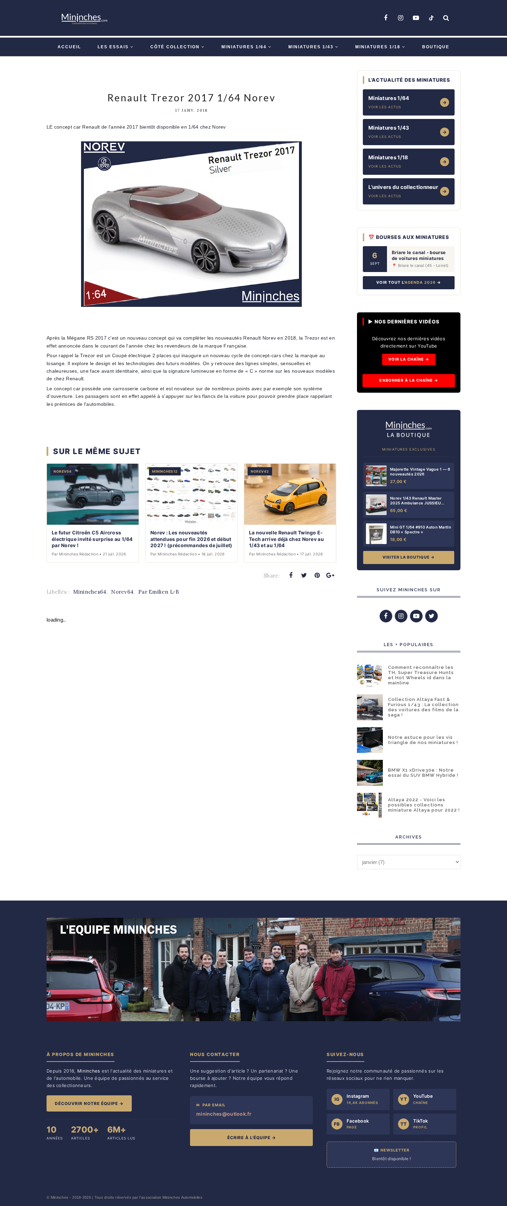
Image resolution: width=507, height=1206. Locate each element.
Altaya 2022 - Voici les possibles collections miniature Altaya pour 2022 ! (424, 805)
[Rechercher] (446, 18)
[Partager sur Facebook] (290, 575)
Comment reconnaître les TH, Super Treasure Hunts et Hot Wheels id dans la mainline (421, 675)
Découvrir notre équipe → (89, 1103)
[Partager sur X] (303, 575)
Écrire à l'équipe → (251, 1137)
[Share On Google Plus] (330, 575)
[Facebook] (385, 18)
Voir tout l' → (408, 282)
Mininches (60, 1197)
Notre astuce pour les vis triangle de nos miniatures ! (423, 740)
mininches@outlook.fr (223, 1114)
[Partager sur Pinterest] (317, 575)
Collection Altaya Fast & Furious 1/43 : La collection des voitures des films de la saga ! (423, 707)
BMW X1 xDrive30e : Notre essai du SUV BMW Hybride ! (423, 772)
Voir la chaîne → (408, 359)
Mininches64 (89, 592)
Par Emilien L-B (158, 592)
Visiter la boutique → (408, 557)
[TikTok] (431, 18)
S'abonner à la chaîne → (408, 380)
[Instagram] (401, 18)
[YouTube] (416, 18)
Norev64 (122, 592)
